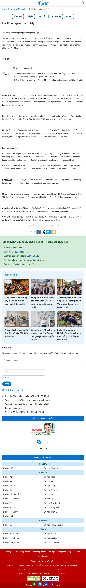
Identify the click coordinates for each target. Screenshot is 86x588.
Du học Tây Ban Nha (53, 503)
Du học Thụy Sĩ (51, 512)
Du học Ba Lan (9, 485)
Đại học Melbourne (13, 408)
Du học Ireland (9, 516)
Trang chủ (10, 552)
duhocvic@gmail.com (32, 573)
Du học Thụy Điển (52, 507)
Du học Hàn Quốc (11, 538)
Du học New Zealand (53, 525)
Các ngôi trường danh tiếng (59, 552)
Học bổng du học (23, 552)
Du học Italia (49, 477)
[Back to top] (82, 584)
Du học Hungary (10, 512)
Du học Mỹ (26, 9)
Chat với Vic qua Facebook (16, 252)
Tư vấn (69, 16)
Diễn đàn (76, 552)
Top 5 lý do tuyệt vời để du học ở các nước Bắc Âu (27, 400)
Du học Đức (8, 503)
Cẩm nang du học (39, 552)
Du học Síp (49, 499)
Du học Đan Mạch (11, 499)
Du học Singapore (11, 542)
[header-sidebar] (82, 3)
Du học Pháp (49, 485)
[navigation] (3, 3)
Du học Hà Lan (9, 507)
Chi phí (30, 16)
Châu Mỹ (43, 464)
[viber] (52, 584)
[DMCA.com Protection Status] (34, 579)
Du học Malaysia (51, 542)
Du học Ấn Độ (50, 533)
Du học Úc (7, 525)
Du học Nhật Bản (10, 533)
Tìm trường (55, 16)
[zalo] (46, 584)
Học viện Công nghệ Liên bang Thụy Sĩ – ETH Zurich (27, 396)
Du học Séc (49, 494)
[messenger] (40, 584)
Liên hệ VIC (43, 556)
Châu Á (43, 529)
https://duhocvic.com (58, 573)
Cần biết (41, 16)
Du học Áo (7, 481)
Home (4, 9)
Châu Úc (43, 520)
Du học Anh (8, 477)
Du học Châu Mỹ (14, 9)
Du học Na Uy (50, 481)
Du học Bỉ (7, 490)
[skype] (38, 442)
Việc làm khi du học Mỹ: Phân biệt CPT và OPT (25, 412)
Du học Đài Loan (51, 538)
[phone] (34, 584)
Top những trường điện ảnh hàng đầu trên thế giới (26, 404)
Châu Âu (43, 472)
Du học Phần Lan (51, 490)
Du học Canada (51, 468)
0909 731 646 (33, 256)
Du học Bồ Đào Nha (12, 494)
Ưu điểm (18, 16)
